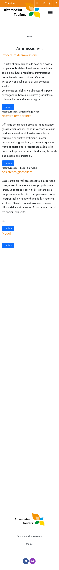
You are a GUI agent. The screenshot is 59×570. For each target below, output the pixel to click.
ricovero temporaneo (16, 116)
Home (29, 36)
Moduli (6, 233)
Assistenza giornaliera (17, 172)
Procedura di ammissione (20, 55)
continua (8, 107)
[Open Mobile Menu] (50, 12)
